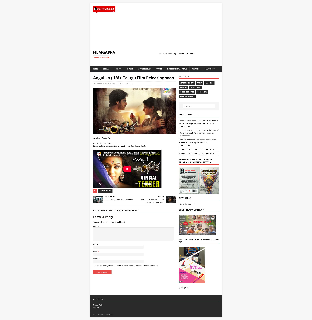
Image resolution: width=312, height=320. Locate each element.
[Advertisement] (156, 32)
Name (96, 244)
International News (177, 69)
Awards (195, 69)
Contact (96, 307)
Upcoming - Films (187, 96)
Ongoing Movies (187, 92)
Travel (159, 69)
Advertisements (187, 83)
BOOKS (130, 69)
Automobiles (144, 69)
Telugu (125, 83)
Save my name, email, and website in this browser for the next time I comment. (127, 265)
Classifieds (209, 69)
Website (96, 258)
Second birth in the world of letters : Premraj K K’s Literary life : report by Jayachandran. (198, 123)
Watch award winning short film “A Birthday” (164, 53)
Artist (199, 83)
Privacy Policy (98, 305)
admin (116, 83)
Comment (97, 226)
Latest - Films (105, 191)
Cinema (106, 69)
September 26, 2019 (103, 83)
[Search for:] (199, 106)
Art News (209, 83)
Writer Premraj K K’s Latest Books (201, 149)
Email (95, 251)
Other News (202, 92)
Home (95, 69)
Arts (118, 69)
